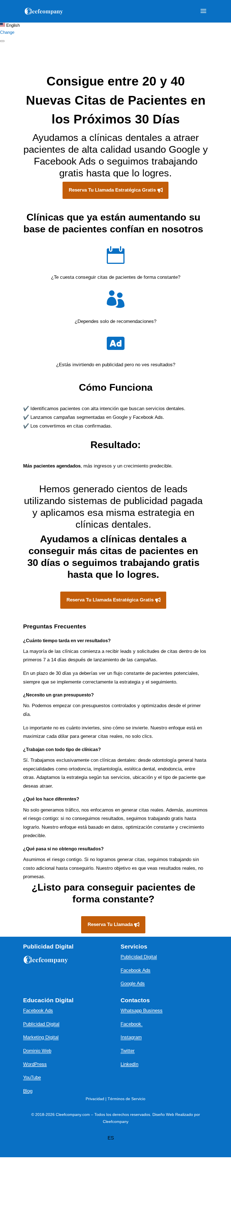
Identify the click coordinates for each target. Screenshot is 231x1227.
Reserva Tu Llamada (110, 924)
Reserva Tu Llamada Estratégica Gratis (112, 190)
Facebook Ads (38, 1010)
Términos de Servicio (126, 1098)
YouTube (32, 1077)
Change (7, 32)
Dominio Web (37, 1050)
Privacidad (95, 1098)
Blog (27, 1091)
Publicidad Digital (41, 1024)
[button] (158, 1138)
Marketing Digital (41, 1037)
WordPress (35, 1064)
